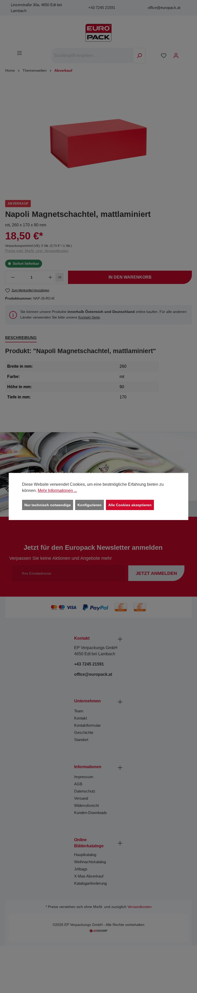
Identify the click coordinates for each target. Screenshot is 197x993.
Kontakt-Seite (89, 317)
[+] (50, 277)
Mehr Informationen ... (57, 490)
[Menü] (19, 53)
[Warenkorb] (185, 54)
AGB (78, 784)
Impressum (83, 777)
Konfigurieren (89, 505)
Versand (81, 798)
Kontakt (80, 718)
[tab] (21, 338)
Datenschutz (84, 791)
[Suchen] (139, 55)
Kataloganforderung (90, 883)
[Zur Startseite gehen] (98, 33)
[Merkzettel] (163, 55)
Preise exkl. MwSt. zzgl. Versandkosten (36, 251)
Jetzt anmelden (156, 573)
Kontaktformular (87, 725)
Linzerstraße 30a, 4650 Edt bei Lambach (36, 8)
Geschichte (83, 732)
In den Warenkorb (130, 277)
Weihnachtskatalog (90, 862)
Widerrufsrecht (86, 805)
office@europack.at (164, 7)
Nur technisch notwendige (47, 505)
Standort (81, 739)
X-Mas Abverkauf (88, 876)
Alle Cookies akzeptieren (130, 505)
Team (78, 711)
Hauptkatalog (85, 854)
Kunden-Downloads (90, 812)
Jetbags (80, 869)
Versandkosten (139, 907)
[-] (12, 277)
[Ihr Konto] (176, 55)
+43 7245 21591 (101, 7)
